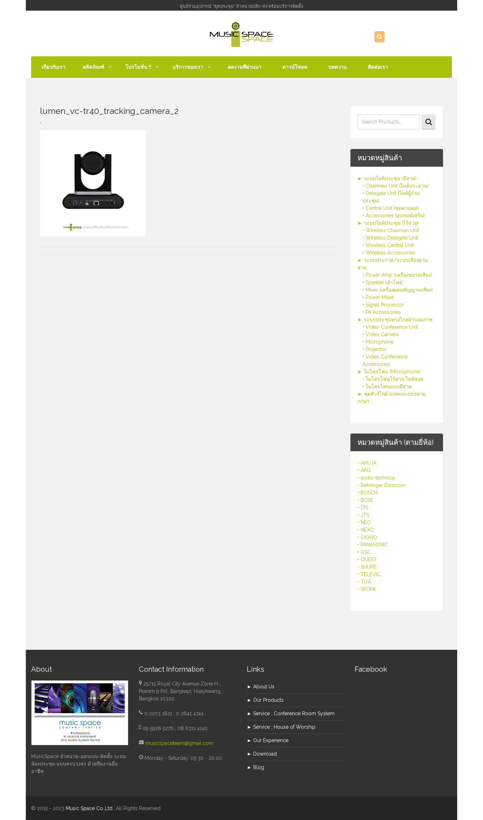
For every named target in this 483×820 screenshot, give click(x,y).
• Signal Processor (383, 305)
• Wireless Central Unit (388, 245)
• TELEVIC (368, 574)
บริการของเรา (188, 67)
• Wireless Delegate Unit (390, 238)
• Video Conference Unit (390, 327)
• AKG (364, 470)
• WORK (366, 589)
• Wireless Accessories (388, 253)
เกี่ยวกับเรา (53, 67)
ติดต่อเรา (378, 67)
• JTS (363, 515)
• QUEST (367, 559)
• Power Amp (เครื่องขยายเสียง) (397, 275)
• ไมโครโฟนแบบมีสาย (387, 386)
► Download (262, 754)
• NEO (364, 522)
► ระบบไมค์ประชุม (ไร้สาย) (388, 223)
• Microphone (378, 342)
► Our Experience (268, 740)
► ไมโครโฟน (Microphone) (388, 371)
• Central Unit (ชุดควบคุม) (390, 208)
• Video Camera (380, 334)
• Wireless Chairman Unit (390, 230)
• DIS (362, 507)
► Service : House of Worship (281, 727)
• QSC (364, 552)
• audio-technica (376, 478)
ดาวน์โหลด (295, 67)
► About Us (260, 686)
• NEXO (365, 530)
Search (428, 122)
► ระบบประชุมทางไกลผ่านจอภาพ (394, 319)
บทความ (337, 67)
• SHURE (367, 567)
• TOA (364, 582)
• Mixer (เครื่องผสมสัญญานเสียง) (397, 290)
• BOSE (365, 500)
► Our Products (265, 700)
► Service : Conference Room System (290, 713)
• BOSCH (367, 492)
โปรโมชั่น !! (138, 67)
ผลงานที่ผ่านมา (244, 67)
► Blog (255, 767)
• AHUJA (367, 463)
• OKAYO (367, 537)
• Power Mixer (378, 297)
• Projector (374, 349)
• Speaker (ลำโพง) (382, 282)
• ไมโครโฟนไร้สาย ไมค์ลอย (392, 379)
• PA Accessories (381, 312)
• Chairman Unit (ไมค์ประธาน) (395, 186)
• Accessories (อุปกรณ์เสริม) (393, 215)
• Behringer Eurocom (381, 485)
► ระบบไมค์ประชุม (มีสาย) (387, 178)
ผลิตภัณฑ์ (93, 67)
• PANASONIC (372, 544)
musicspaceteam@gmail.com (179, 743)
